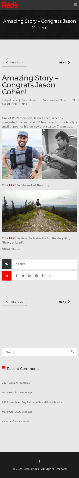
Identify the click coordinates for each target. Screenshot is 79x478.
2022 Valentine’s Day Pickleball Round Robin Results (32, 402)
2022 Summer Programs (16, 383)
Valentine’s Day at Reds (15, 421)
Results (34, 100)
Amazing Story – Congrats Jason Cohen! (30, 85)
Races (25, 100)
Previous (16, 62)
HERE (12, 185)
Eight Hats (11, 100)
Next (62, 62)
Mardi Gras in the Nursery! (17, 393)
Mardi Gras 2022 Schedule (17, 412)
